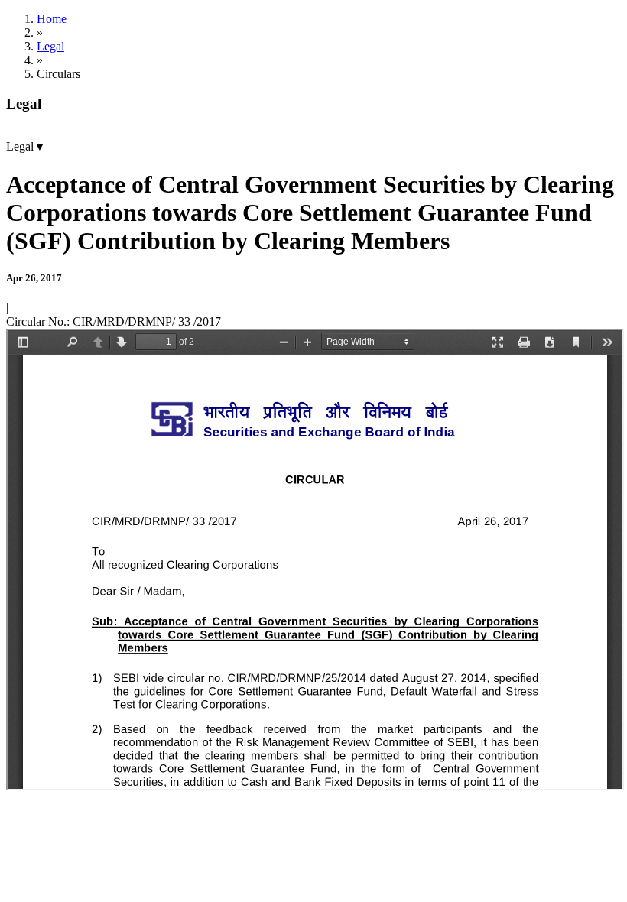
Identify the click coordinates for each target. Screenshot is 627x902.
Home (52, 18)
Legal (50, 46)
